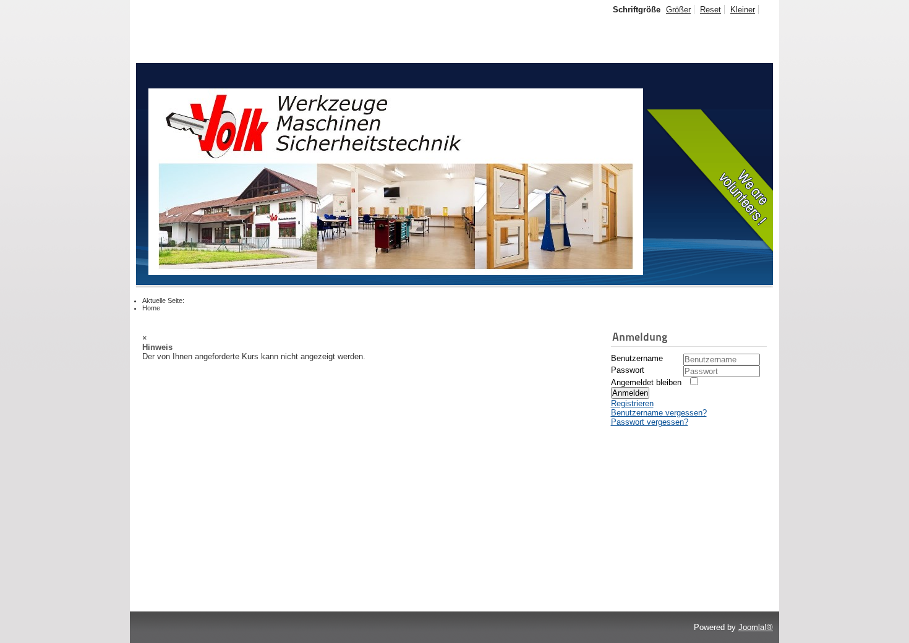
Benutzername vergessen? (659, 412)
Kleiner (742, 9)
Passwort (627, 370)
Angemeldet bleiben (646, 382)
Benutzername (637, 358)
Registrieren (632, 403)
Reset (710, 9)
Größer (678, 9)
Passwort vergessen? (649, 422)
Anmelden (630, 393)
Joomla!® (755, 627)
